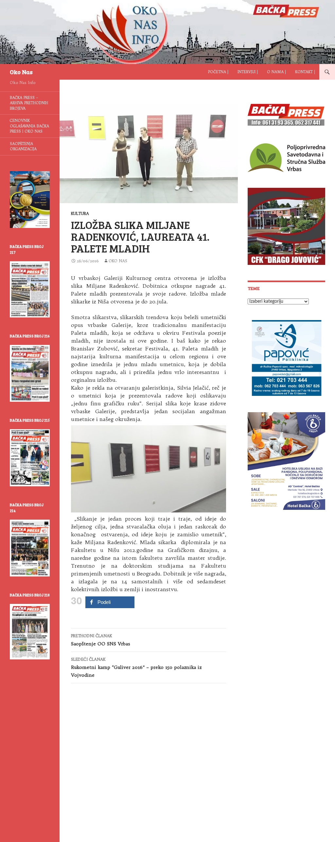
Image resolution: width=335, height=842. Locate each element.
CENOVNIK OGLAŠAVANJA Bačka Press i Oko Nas (29, 126)
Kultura (80, 213)
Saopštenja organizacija (23, 146)
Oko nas (118, 260)
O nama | (276, 72)
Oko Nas (21, 72)
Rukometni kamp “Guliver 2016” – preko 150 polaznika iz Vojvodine (136, 667)
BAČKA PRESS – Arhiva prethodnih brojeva (29, 103)
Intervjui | (248, 72)
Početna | (218, 72)
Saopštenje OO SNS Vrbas (100, 640)
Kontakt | (305, 72)
